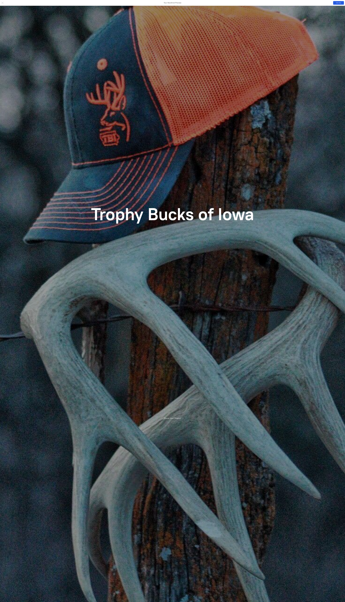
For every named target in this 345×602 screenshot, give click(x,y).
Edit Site (338, 3)
